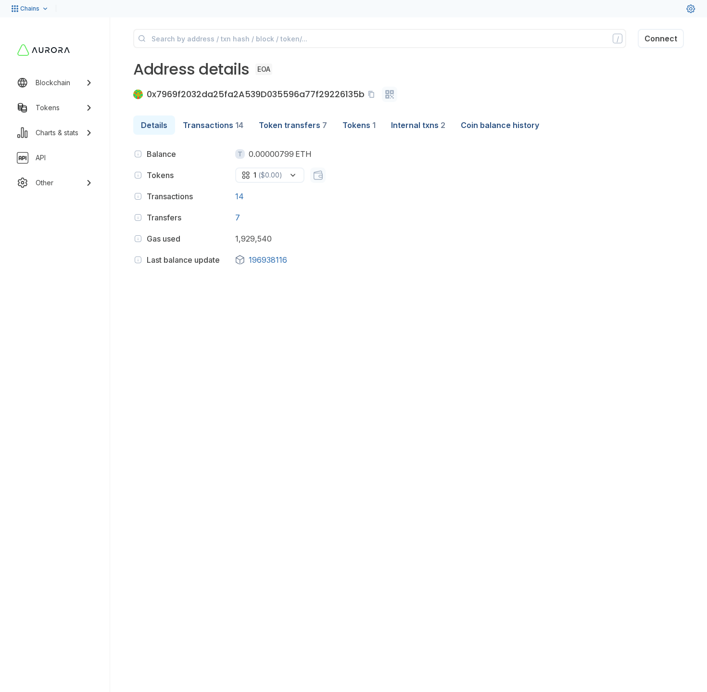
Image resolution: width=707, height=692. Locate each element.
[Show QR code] (389, 94)
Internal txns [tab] (418, 125)
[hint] (138, 154)
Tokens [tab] (359, 125)
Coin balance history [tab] (500, 125)
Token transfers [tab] (293, 125)
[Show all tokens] (318, 175)
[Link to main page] (43, 50)
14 (239, 196)
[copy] (373, 94)
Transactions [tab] (213, 125)
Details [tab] (154, 125)
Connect (660, 38)
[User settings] (690, 8)
